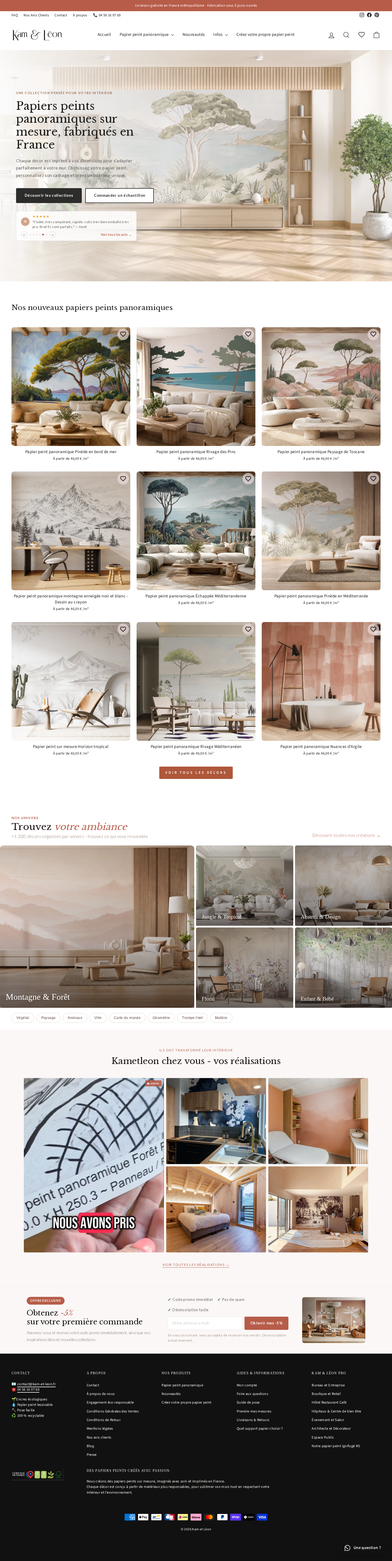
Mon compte (247, 1385)
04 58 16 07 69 (28, 1389)
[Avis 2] (33, 237)
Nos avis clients (99, 1437)
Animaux (75, 1018)
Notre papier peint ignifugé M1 (336, 1446)
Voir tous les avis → (116, 237)
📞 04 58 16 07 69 (107, 15)
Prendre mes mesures (254, 1411)
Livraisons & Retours (253, 1419)
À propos (80, 15)
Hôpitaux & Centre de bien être (336, 1411)
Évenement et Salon (328, 1419)
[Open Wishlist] (361, 35)
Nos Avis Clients (36, 15)
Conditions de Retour (104, 1419)
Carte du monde (127, 1018)
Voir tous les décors (196, 772)
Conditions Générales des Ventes (113, 1411)
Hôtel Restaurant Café (329, 1402)
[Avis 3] (37, 237)
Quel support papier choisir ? (260, 1428)
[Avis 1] (30, 237)
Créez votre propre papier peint (265, 35)
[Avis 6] (46, 237)
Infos (218, 35)
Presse (92, 1454)
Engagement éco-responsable (110, 1402)
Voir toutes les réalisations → (196, 1264)
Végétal (22, 1018)
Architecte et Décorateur (331, 1428)
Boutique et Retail (326, 1393)
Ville (98, 1018)
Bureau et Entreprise (328, 1385)
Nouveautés (194, 35)
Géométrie (161, 1018)
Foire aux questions (252, 1393)
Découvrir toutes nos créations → (347, 835)
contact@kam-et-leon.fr (36, 1384)
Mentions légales (100, 1428)
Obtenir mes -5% (266, 1323)
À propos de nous (101, 1393)
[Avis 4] (40, 237)
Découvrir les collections (49, 193)
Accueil (104, 35)
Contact (61, 15)
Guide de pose (248, 1402)
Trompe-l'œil (192, 1018)
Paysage (48, 1018)
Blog (90, 1446)
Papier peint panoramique (144, 35)
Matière (221, 1018)
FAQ (14, 15)
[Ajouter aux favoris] (123, 334)
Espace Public (323, 1437)
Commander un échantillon (119, 193)
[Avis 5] (43, 237)
